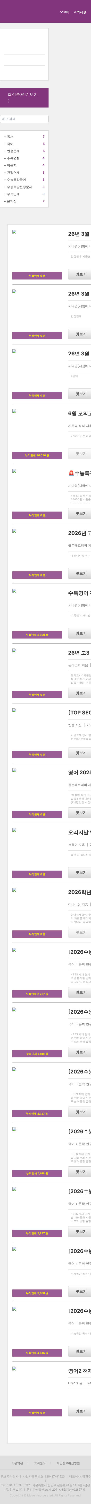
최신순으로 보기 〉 (23, 97)
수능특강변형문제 (19, 187)
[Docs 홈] (38, 11)
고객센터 (40, 1463)
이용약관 (17, 1463)
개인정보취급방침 (68, 1463)
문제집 (12, 201)
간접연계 (13, 172)
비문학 (12, 165)
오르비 (64, 12)
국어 (10, 144)
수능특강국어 (16, 179)
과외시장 (80, 12)
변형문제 (13, 151)
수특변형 (13, 158)
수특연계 (13, 194)
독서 (10, 136)
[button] (44, 1433)
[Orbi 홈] (10, 11)
